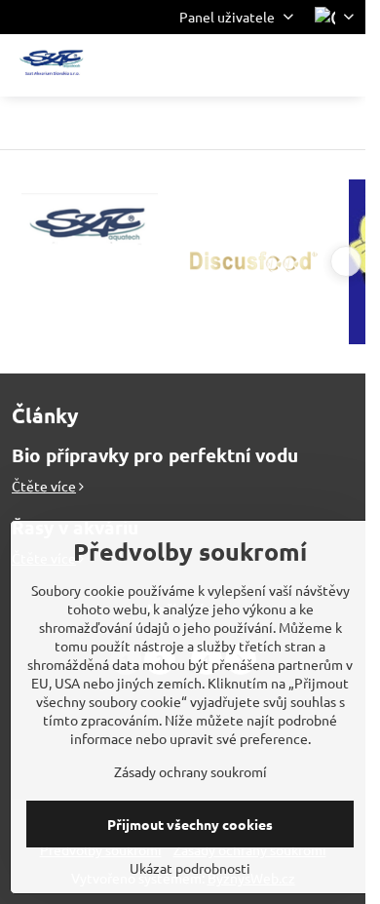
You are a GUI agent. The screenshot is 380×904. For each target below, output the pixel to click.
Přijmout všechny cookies (190, 824)
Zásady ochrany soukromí (190, 771)
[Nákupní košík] (295, 65)
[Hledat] (248, 65)
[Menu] (342, 65)
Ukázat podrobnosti (190, 868)
